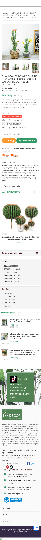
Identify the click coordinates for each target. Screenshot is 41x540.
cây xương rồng (23, 165)
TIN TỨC (5, 515)
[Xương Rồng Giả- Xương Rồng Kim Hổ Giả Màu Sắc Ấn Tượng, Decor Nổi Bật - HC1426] (20, 216)
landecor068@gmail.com (15, 494)
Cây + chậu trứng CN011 (12, 120)
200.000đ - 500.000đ (12, 269)
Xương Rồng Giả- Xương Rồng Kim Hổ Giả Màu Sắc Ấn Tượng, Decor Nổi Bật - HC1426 (20, 238)
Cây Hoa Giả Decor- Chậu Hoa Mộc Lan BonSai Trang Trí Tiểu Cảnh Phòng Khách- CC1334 (24, 336)
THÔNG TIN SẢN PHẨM (11, 186)
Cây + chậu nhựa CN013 (11, 116)
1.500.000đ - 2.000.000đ (13, 278)
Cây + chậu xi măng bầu (11, 124)
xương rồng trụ (15, 178)
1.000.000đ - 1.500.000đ (13, 275)
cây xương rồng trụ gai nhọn (20, 168)
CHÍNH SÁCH (6, 521)
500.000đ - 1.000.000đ (12, 272)
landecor (19, 170)
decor (35, 168)
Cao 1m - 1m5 (9, 299)
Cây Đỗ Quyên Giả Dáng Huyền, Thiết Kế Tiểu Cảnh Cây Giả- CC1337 (25, 321)
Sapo (25, 532)
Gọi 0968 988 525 (27, 140)
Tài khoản (6, 508)
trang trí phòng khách (10, 175)
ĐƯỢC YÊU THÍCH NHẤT (11, 313)
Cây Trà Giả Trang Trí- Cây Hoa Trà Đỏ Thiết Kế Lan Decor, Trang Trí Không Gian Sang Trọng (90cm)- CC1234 (24, 352)
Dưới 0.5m (8, 293)
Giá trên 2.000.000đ (11, 281)
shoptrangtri (28, 170)
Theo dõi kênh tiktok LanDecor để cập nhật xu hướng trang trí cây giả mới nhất (20, 388)
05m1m (7, 165)
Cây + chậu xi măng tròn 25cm (14, 128)
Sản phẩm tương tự (11, 192)
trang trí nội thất (28, 173)
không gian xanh (8, 170)
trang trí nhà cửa (14, 173)
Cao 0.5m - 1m (9, 296)
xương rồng (24, 175)
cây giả (13, 165)
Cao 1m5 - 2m (9, 303)
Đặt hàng (9, 140)
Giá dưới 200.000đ (11, 266)
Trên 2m (7, 306)
